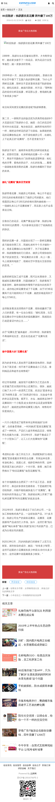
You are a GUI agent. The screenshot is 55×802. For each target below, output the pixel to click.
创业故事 (27, 765)
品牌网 (33, 773)
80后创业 (31, 582)
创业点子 (11, 9)
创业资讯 (7, 765)
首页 (3, 9)
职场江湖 (46, 765)
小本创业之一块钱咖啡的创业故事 (25, 595)
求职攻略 (22, 768)
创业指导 (17, 765)
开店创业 (15, 582)
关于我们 (32, 768)
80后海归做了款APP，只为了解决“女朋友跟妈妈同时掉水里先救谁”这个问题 (34, 674)
